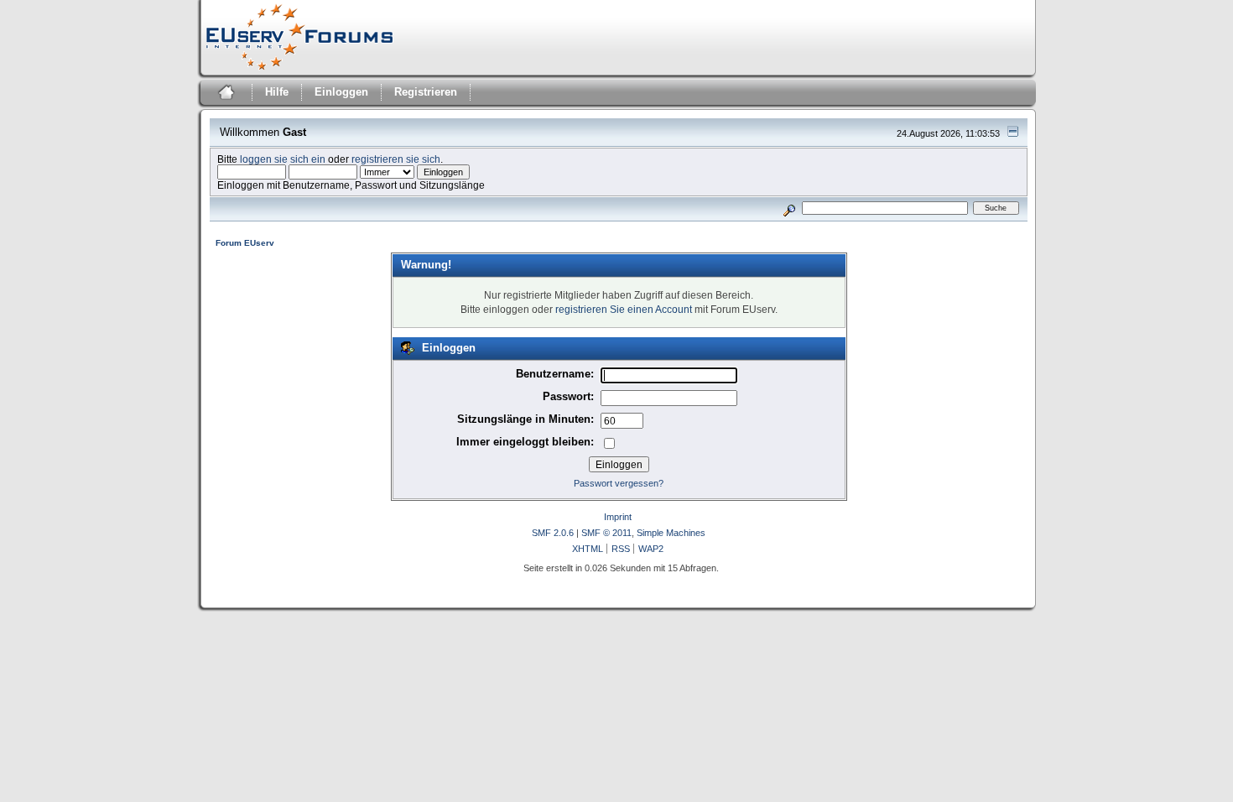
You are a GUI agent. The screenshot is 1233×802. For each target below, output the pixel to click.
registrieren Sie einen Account (623, 309)
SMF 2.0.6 (553, 533)
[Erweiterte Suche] (788, 207)
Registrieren (425, 92)
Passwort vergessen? (618, 483)
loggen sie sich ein (282, 159)
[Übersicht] (224, 94)
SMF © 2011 (606, 533)
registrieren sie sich (395, 159)
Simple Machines (671, 533)
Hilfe (277, 92)
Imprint (618, 517)
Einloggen (341, 92)
